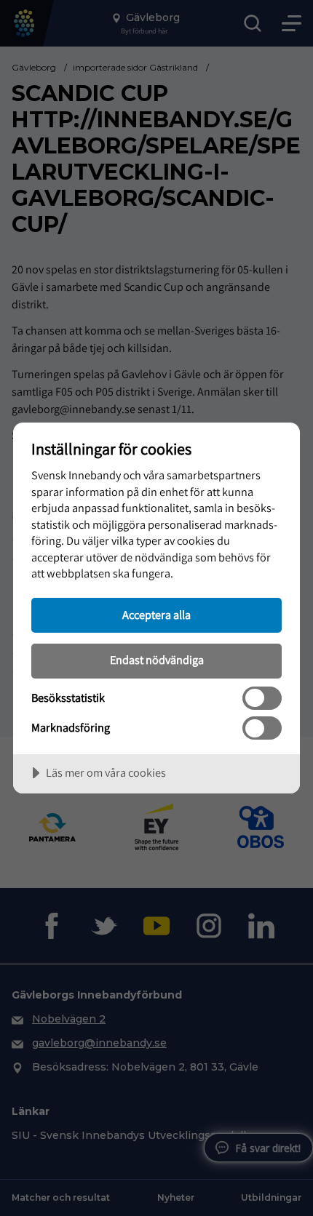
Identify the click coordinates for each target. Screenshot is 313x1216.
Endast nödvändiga (157, 660)
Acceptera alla (156, 615)
